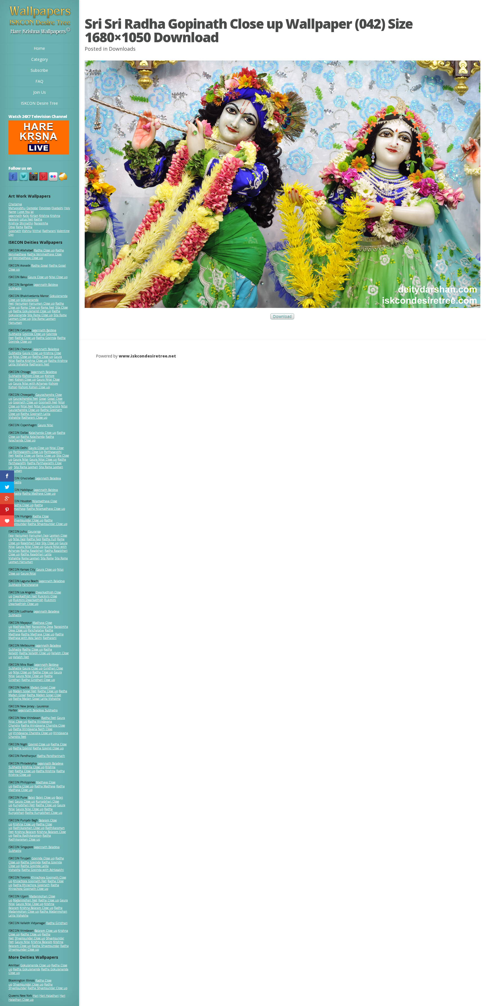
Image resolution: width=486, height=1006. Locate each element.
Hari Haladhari (49, 996)
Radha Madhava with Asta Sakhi (36, 636)
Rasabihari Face (30, 543)
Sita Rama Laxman (26, 467)
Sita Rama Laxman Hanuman (32, 321)
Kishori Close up (25, 379)
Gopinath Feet (48, 402)
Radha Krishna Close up (31, 361)
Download (282, 316)
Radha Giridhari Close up (38, 680)
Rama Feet (47, 307)
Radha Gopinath (20, 229)
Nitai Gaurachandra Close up (38, 408)
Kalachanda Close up (42, 433)
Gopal (42, 399)
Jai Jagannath (21, 214)
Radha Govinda (46, 338)
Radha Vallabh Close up (34, 653)
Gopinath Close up (25, 402)
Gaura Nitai (45, 425)
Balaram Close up (46, 931)
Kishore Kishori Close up (34, 387)
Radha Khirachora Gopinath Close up (33, 887)
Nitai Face (19, 539)
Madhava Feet (22, 627)
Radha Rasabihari (32, 551)
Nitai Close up (58, 277)
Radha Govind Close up (48, 748)
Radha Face (33, 539)
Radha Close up (44, 250)
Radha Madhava (44, 786)
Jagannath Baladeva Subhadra (33, 613)
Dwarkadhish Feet (25, 596)
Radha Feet (48, 718)
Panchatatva (30, 585)
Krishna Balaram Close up (36, 908)
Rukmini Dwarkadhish (28, 600)
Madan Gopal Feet (25, 691)
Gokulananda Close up (35, 965)
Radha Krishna (45, 771)
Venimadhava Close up (28, 258)
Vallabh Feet (21, 657)
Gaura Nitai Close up (43, 459)
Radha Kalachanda (33, 437)
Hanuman (21, 303)
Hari (36, 996)
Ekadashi (57, 208)
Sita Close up (49, 543)
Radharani (49, 231)
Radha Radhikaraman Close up (29, 837)
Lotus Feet (26, 219)
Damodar (32, 208)
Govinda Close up (33, 334)
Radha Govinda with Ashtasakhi (42, 870)
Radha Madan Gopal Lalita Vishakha (36, 699)
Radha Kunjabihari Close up (43, 813)
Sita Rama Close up (40, 315)
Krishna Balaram (25, 832)
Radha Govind (22, 748)
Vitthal (36, 231)
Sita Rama (47, 558)
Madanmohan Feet (25, 900)
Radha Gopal (39, 265)
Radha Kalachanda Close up (31, 438)
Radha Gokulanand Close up (32, 311)
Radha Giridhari (57, 923)
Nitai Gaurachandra (47, 406)
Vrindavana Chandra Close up (32, 733)
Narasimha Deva (42, 627)
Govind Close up (39, 744)
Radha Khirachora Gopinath (31, 885)
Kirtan (34, 216)
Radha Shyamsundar (45, 946)
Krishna (44, 216)
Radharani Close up (34, 417)
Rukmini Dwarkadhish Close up (32, 602)
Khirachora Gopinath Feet (30, 881)
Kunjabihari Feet (24, 805)
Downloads (122, 48)
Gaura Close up (38, 277)
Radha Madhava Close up (38, 493)
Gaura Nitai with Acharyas (30, 383)
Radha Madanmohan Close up (35, 910)
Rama (19, 227)
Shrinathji (26, 223)
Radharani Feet (39, 364)
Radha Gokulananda (26, 969)
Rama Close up (30, 307)
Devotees (45, 208)
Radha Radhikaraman (27, 835)
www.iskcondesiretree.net (147, 356)
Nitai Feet (27, 406)
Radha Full (49, 539)
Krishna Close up (33, 767)
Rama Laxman (30, 558)
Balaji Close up (45, 797)
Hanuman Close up (42, 303)
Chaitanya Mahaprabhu (17, 206)
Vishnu (27, 231)
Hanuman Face (39, 535)
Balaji (31, 797)
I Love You (23, 212)
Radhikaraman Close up (28, 828)
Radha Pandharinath (51, 756)
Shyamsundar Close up (28, 520)
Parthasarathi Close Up (28, 452)
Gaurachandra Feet (25, 399)
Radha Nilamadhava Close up (45, 509)
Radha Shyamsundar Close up (47, 524)
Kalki (26, 216)
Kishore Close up (33, 376)
